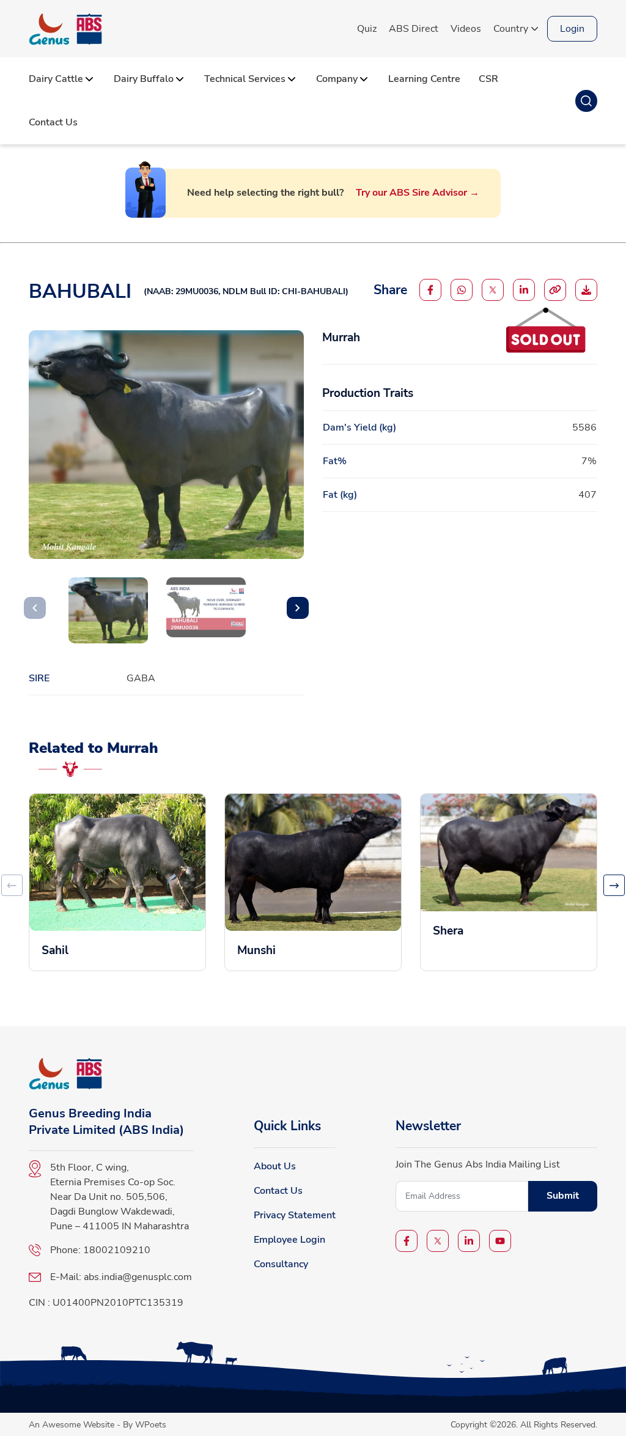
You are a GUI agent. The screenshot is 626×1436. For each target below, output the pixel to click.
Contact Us (278, 1190)
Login (572, 28)
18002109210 (116, 1250)
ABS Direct (413, 28)
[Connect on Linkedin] (524, 290)
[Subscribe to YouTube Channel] (500, 1241)
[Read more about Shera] (509, 872)
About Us (275, 1166)
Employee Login (289, 1239)
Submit (563, 1195)
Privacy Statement (295, 1215)
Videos (466, 28)
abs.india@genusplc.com (138, 1277)
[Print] (586, 290)
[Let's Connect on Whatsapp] (462, 290)
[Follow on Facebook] (430, 290)
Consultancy (281, 1264)
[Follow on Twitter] (493, 290)
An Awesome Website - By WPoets (97, 1424)
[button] (298, 608)
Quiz (367, 28)
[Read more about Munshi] (313, 882)
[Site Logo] (65, 29)
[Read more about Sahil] (117, 882)
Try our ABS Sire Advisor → (417, 193)
